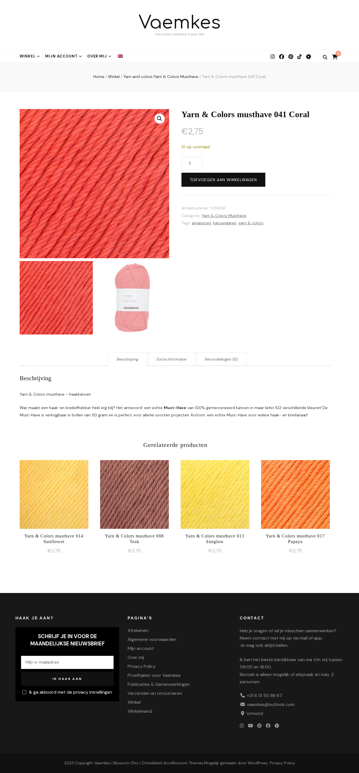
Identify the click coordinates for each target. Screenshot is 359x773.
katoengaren (224, 222)
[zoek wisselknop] (325, 57)
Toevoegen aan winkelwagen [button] (54, 493)
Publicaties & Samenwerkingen (159, 684)
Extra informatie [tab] (172, 359)
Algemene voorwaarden (152, 639)
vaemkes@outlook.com (270, 704)
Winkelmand (140, 711)
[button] (160, 119)
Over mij (97, 56)
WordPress (258, 762)
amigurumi (201, 222)
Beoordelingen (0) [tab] (221, 359)
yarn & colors (250, 222)
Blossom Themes (187, 762)
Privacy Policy (142, 666)
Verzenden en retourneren (155, 693)
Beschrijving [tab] (127, 359)
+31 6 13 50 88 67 (264, 695)
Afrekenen (138, 630)
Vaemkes (180, 23)
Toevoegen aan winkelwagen (223, 179)
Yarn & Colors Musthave (224, 215)
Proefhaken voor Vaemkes (154, 675)
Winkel (28, 56)
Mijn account (61, 56)
